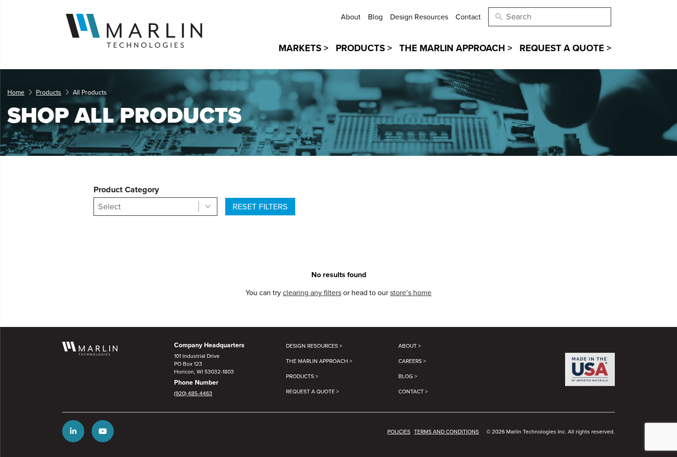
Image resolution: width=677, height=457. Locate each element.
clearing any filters (312, 292)
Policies (398, 431)
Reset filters (260, 206)
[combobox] (155, 206)
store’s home (411, 292)
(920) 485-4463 (193, 393)
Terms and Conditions (446, 431)
